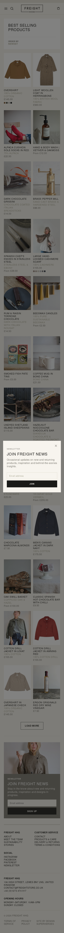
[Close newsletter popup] (56, 445)
